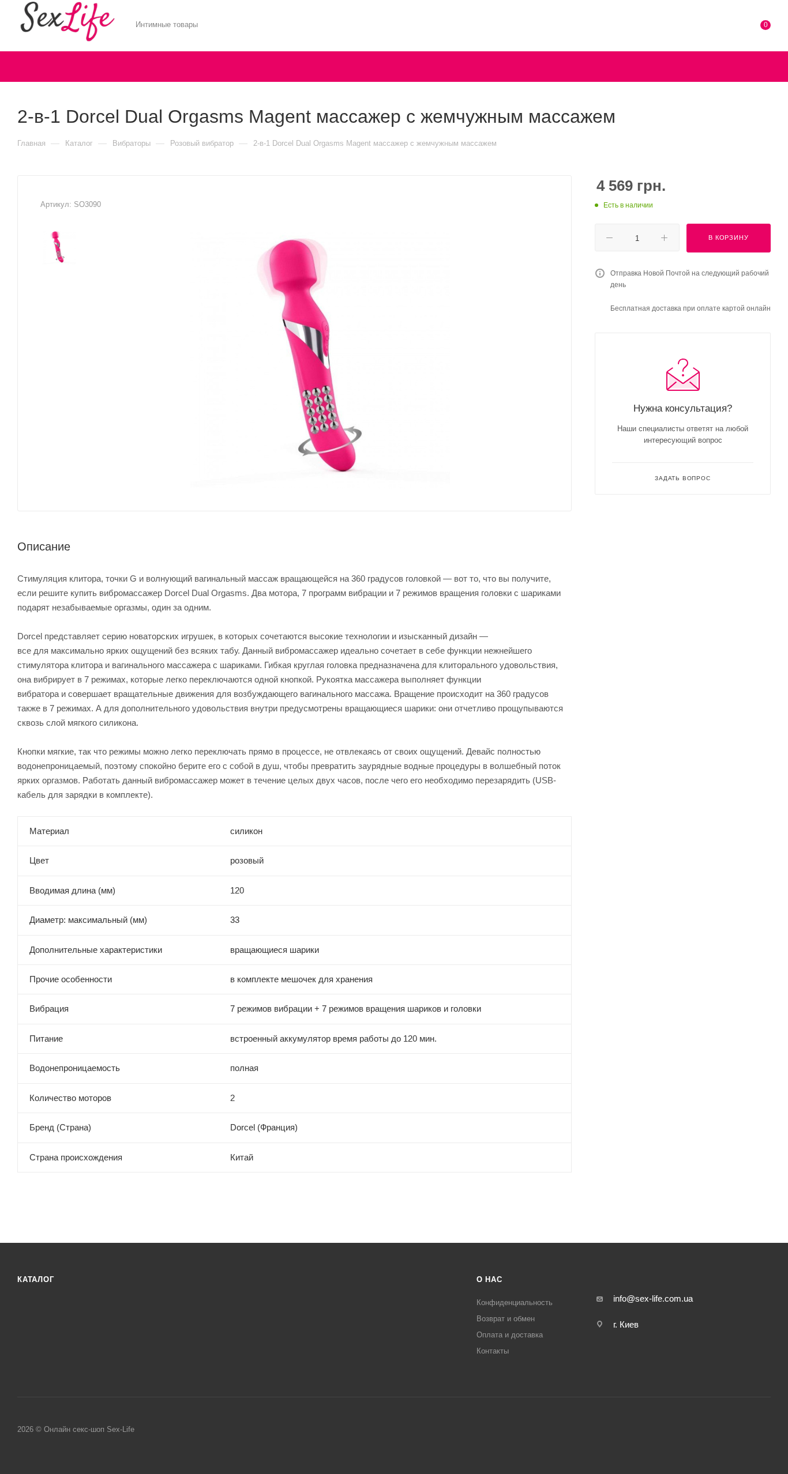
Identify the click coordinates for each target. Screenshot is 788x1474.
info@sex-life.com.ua (653, 1298)
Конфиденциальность (514, 1302)
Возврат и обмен (505, 1318)
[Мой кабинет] (719, 27)
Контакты (492, 1351)
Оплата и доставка (509, 1334)
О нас (489, 1279)
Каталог (35, 1279)
